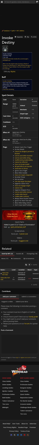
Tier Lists (5, 404)
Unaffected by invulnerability (24, 160)
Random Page (23, 427)
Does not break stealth (22, 164)
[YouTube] (24, 434)
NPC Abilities (20, 31)
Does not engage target (22, 186)
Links (34, 37)
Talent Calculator (8, 401)
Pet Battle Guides (26, 401)
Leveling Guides (7, 388)
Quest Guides (24, 394)
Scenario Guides (25, 404)
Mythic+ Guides (7, 391)
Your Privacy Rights (9, 427)
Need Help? (6, 424)
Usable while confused (22, 196)
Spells (13, 31)
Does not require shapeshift (23, 175)
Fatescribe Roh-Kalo (5, 273)
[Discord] (11, 434)
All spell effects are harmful (23, 166)
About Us (24, 424)
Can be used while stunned (23, 192)
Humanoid (35, 273)
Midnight (5, 407)
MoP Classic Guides (27, 378)
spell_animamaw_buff (18, 227)
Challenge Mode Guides (28, 407)
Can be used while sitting (22, 158)
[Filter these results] (29, 264)
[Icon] (5, 49)
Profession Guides (8, 394)
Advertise (33, 424)
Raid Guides (6, 398)
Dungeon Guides (25, 388)
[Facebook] (21, 434)
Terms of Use (25, 431)
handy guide (33, 317)
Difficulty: (7, 72)
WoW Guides (6, 378)
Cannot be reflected (21, 162)
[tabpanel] (19, 274)
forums (27, 324)
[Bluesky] (17, 434)
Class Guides (6, 381)
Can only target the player (23, 181)
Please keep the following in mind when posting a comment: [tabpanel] (19, 332)
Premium (33, 427)
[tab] (7, 253)
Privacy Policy (14, 431)
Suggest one (23, 241)
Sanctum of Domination (21, 273)
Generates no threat (21, 168)
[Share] (37, 2)
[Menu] (2, 2)
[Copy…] (26, 264)
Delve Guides (6, 384)
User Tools (16, 424)
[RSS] (27, 434)
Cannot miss (19, 188)
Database (7, 31)
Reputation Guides (26, 398)
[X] (14, 434)
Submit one (23, 234)
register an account (25, 357)
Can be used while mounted (23, 156)
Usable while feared (21, 194)
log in (17, 357)
